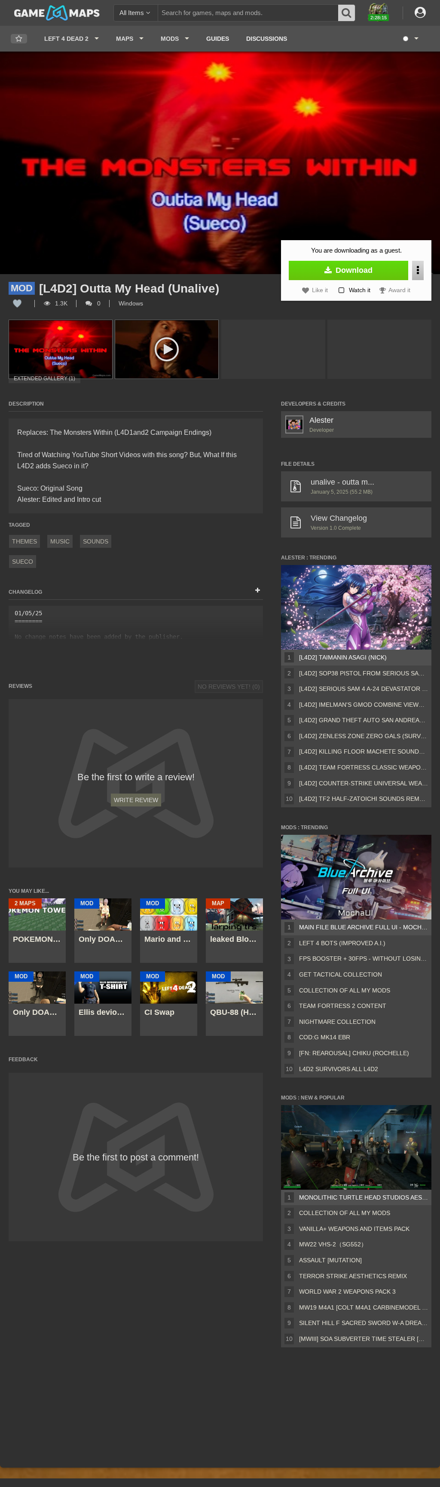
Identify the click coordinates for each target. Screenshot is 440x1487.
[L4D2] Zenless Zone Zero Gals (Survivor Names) (363, 736)
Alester (321, 420)
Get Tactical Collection (340, 974)
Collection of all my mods (344, 990)
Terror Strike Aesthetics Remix (353, 1276)
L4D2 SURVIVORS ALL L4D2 (338, 1069)
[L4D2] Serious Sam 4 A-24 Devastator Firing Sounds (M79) (363, 688)
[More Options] (418, 270)
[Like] (17, 303)
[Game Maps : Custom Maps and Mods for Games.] (57, 12)
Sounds (95, 541)
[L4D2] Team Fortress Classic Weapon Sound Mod (363, 767)
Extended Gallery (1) (44, 379)
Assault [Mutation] (330, 1260)
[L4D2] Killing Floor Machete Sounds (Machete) (363, 751)
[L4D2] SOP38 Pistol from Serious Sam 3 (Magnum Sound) (363, 673)
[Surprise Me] (410, 38)
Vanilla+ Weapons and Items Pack (354, 1228)
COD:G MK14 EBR (324, 1037)
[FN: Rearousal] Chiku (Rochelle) (354, 1053)
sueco (22, 561)
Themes (24, 541)
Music (60, 541)
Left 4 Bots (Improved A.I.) (342, 943)
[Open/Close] (257, 590)
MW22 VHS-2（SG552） (333, 1244)
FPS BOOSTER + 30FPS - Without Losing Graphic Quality (363, 958)
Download (353, 270)
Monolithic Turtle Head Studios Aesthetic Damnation (363, 1197)
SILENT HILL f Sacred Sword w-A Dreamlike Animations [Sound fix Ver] (363, 1322)
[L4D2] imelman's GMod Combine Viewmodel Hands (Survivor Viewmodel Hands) (363, 704)
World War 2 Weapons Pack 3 (347, 1291)
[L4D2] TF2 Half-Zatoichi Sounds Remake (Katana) (363, 798)
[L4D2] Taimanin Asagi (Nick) (343, 657)
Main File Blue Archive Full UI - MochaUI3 (363, 927)
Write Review (136, 800)
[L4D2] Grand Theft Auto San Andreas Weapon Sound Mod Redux (363, 720)
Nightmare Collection (337, 1021)
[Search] (346, 12)
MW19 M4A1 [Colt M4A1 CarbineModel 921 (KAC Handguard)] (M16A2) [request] (363, 1307)
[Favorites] (19, 39)
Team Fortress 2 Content (342, 1005)
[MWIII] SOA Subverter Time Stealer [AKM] (363, 1338)
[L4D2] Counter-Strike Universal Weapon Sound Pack (363, 783)
